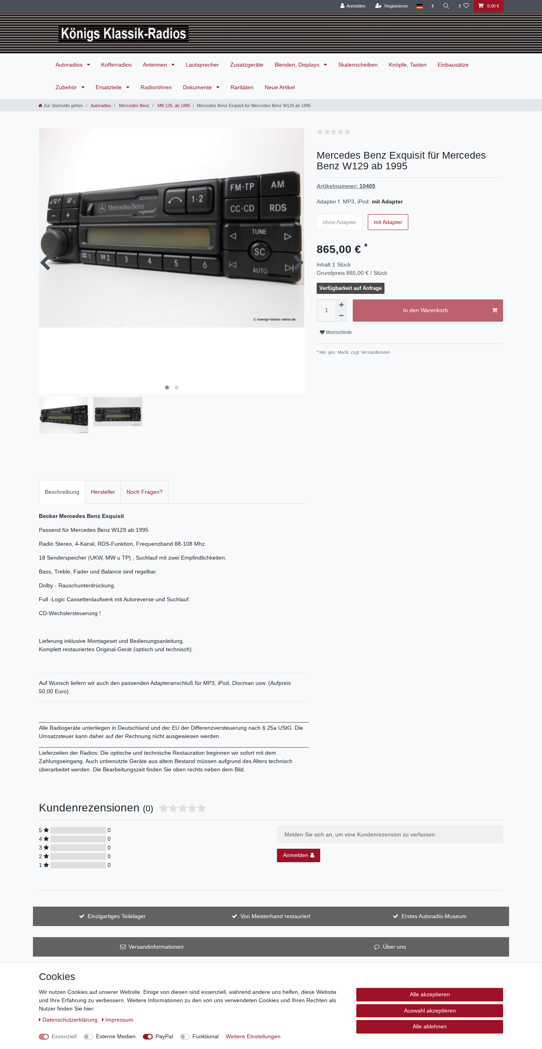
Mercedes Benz (134, 105)
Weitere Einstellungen (253, 1036)
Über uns (394, 947)
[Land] (419, 6)
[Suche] (446, 6)
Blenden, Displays (298, 64)
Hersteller (103, 492)
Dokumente (198, 87)
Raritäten (242, 87)
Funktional (205, 1036)
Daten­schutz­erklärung (70, 1019)
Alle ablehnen (430, 1026)
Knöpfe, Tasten (408, 64)
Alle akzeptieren (430, 994)
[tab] (62, 491)
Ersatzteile (109, 87)
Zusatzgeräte (246, 64)
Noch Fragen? (145, 492)
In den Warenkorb (425, 310)
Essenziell (64, 1036)
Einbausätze (453, 64)
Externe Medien (116, 1036)
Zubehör (67, 87)
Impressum (119, 1019)
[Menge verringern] (341, 316)
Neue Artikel (280, 87)
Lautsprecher (202, 64)
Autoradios (70, 64)
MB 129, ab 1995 (173, 105)
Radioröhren (156, 87)
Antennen (156, 64)
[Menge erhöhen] (341, 305)
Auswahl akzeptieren (430, 1010)
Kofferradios (116, 64)
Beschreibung (62, 492)
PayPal (164, 1036)
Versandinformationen (156, 947)
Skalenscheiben (358, 64)
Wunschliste (338, 332)
